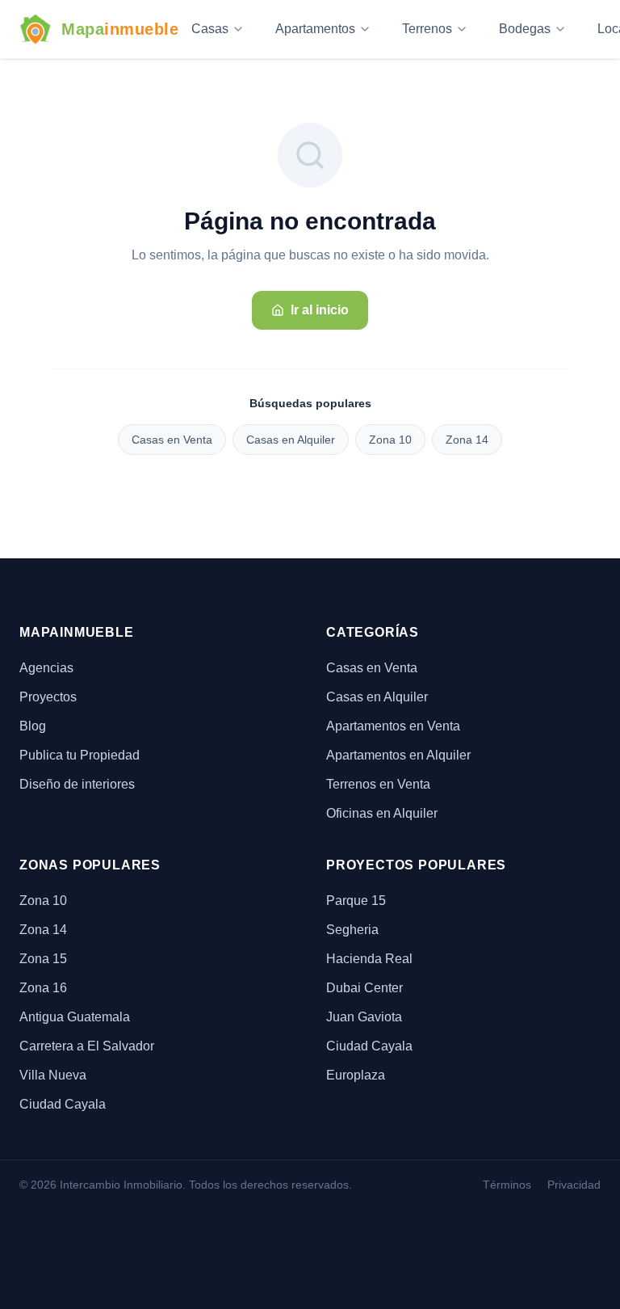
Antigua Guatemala (74, 1017)
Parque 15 (356, 900)
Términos (507, 1184)
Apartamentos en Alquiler (398, 755)
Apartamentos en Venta (393, 726)
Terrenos (427, 29)
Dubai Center (364, 988)
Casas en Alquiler (290, 439)
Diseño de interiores (77, 784)
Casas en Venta (172, 439)
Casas (209, 29)
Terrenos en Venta (378, 784)
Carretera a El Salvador (86, 1046)
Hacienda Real (369, 959)
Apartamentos (315, 29)
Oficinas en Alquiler (382, 813)
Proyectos (48, 697)
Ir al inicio (320, 310)
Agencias (46, 668)
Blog (32, 726)
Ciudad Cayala (62, 1104)
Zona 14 (467, 439)
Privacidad (574, 1184)
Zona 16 (43, 988)
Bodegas (525, 29)
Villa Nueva (52, 1075)
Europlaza (355, 1075)
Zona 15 (43, 959)
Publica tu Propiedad (79, 755)
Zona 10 (390, 439)
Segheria (352, 930)
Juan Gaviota (364, 1017)
